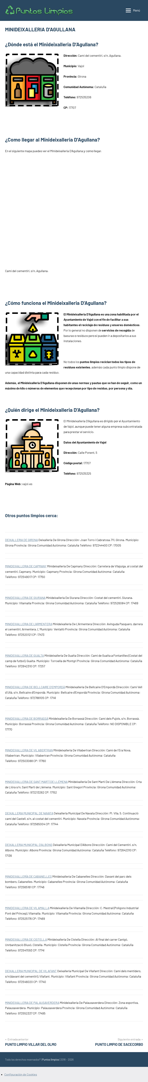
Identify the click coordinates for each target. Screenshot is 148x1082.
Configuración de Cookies (20, 1074)
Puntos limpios (50, 1059)
